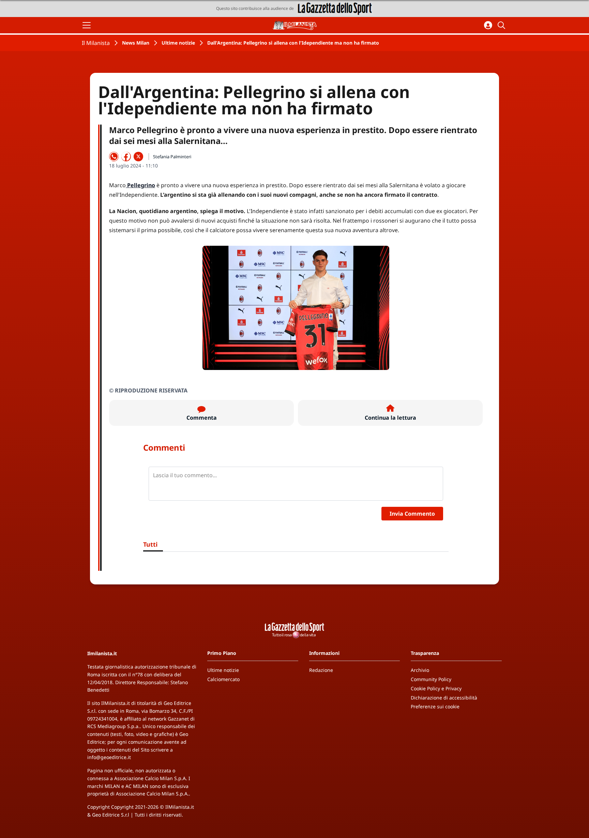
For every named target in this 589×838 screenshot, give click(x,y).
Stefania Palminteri (172, 157)
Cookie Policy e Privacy (436, 688)
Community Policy (431, 679)
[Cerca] (502, 25)
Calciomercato (223, 679)
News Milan (135, 42)
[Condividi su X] (138, 156)
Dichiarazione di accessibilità (444, 697)
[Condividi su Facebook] (126, 156)
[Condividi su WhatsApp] (114, 156)
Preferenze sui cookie (435, 706)
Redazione (321, 670)
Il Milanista (96, 43)
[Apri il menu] (86, 25)
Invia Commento (412, 513)
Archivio (420, 670)
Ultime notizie (178, 42)
